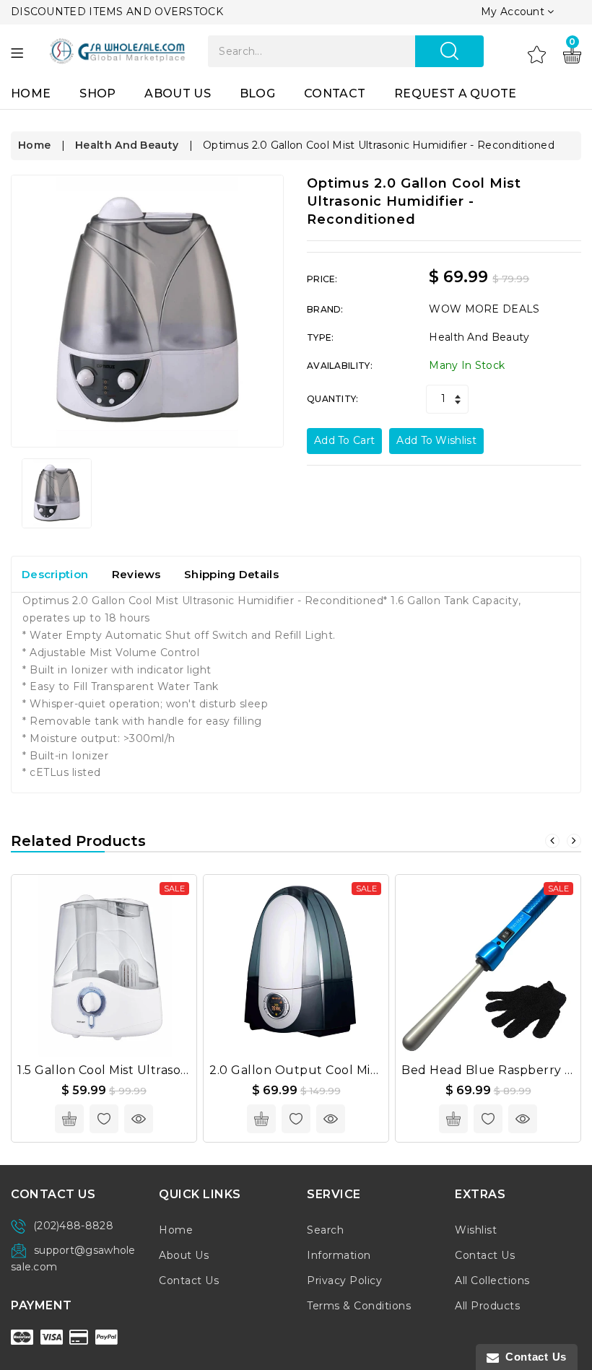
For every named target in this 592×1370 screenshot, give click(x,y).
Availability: (340, 365)
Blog (257, 93)
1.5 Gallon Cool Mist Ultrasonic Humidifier (141, 1070)
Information (339, 1255)
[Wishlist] (537, 54)
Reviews (136, 574)
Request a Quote (455, 93)
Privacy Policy (344, 1280)
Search (325, 1229)
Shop (97, 93)
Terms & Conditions (359, 1305)
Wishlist (476, 1229)
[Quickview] (138, 1118)
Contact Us (189, 1280)
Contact (334, 93)
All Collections (492, 1280)
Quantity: (333, 398)
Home (31, 93)
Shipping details (231, 574)
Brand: (325, 309)
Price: (322, 279)
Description (55, 574)
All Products (487, 1305)
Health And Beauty (126, 145)
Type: (320, 337)
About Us (177, 93)
